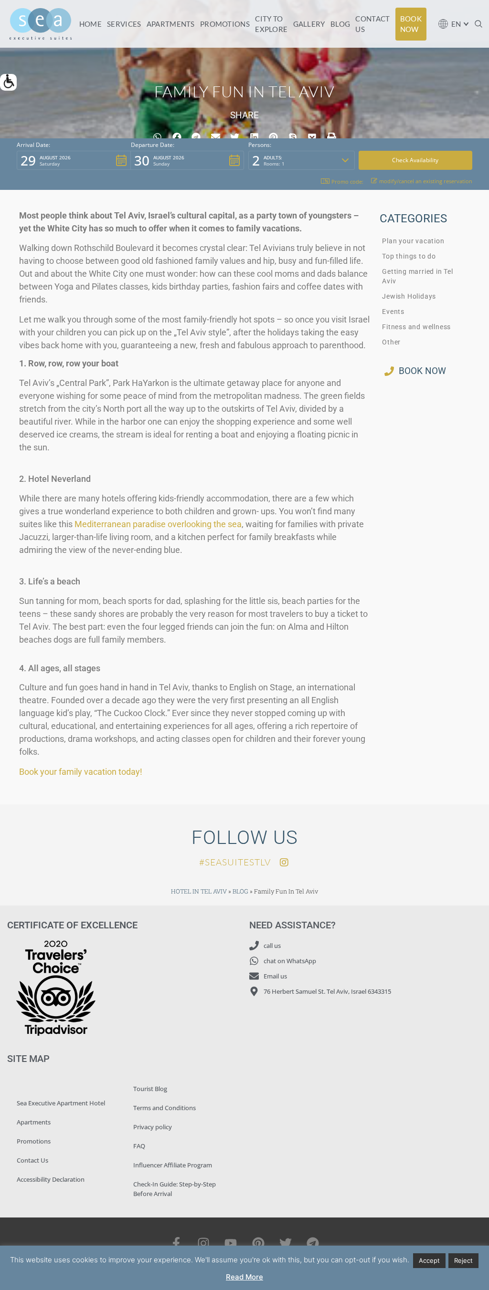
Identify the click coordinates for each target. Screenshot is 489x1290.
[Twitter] (285, 1243)
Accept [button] (429, 1260)
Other (391, 342)
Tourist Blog (150, 1088)
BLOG (340, 24)
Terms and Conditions (164, 1107)
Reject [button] (463, 1260)
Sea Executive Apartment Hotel (61, 1103)
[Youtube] (230, 1243)
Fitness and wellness (416, 327)
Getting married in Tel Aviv (417, 276)
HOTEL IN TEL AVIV (199, 891)
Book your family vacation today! (80, 772)
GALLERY (309, 24)
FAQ (139, 1146)
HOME (90, 24)
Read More (244, 1276)
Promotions (34, 1141)
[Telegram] (312, 1243)
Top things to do (409, 256)
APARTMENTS (171, 24)
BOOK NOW (411, 24)
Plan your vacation (413, 241)
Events (393, 312)
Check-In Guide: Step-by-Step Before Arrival (174, 1189)
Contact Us (32, 1160)
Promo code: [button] (347, 181)
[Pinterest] (258, 1243)
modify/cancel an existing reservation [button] (425, 181)
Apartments (34, 1122)
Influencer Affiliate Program (172, 1165)
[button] (8, 82)
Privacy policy (152, 1127)
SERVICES (124, 24)
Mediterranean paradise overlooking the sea (158, 524)
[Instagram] (203, 1243)
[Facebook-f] (176, 1243)
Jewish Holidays (409, 296)
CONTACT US (372, 24)
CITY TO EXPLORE (271, 24)
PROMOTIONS (225, 24)
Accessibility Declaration (51, 1179)
